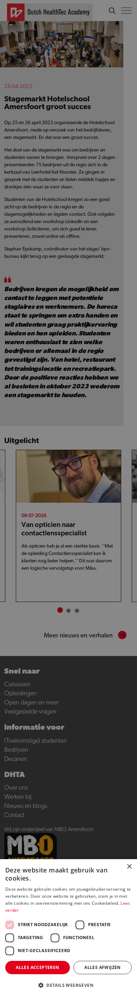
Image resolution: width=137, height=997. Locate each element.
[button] (68, 985)
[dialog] (68, 498)
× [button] (129, 866)
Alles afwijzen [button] (102, 967)
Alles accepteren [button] (37, 967)
